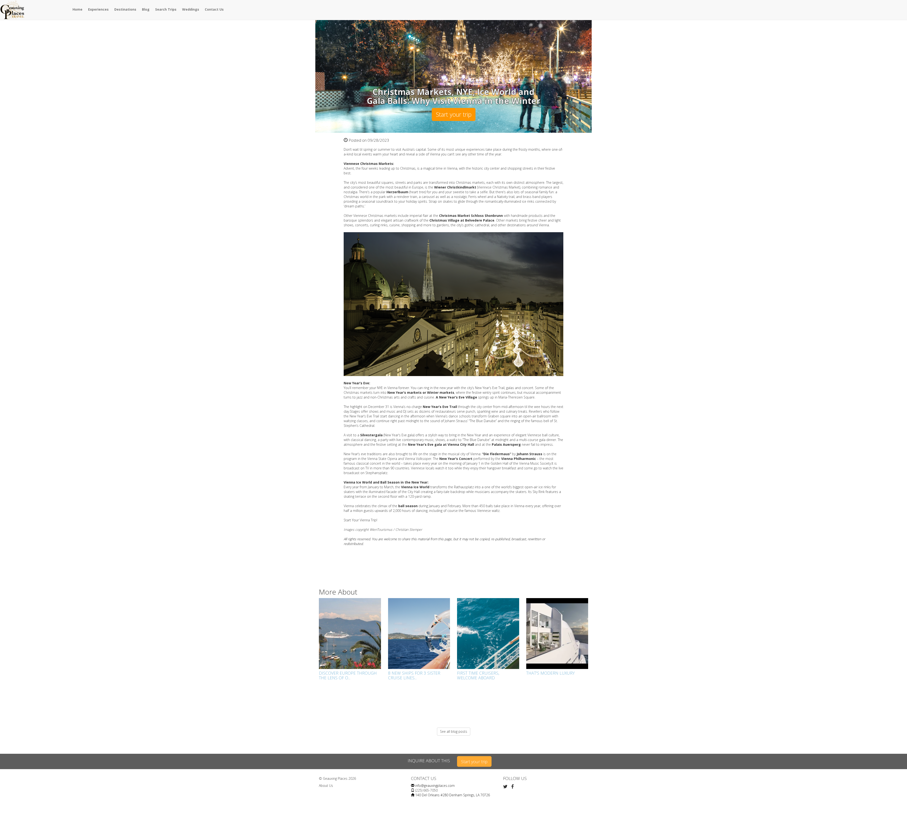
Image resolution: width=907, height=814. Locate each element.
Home (77, 9)
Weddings (190, 9)
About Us (326, 785)
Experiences (98, 9)
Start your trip (453, 114)
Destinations (125, 9)
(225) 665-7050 (426, 790)
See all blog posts (453, 731)
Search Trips (165, 9)
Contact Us (214, 9)
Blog (146, 9)
